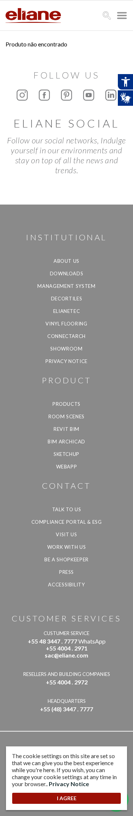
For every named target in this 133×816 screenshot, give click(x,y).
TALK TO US (66, 509)
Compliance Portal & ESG (66, 522)
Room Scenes (66, 416)
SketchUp (66, 454)
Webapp (66, 467)
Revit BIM (66, 429)
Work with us (66, 547)
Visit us (66, 534)
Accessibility (66, 584)
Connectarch (66, 336)
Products (66, 404)
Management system (66, 286)
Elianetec (66, 311)
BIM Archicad (66, 441)
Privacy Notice (66, 361)
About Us (66, 261)
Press (66, 572)
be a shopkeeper (66, 559)
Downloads (66, 273)
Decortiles (66, 298)
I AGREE (66, 798)
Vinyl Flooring (66, 324)
